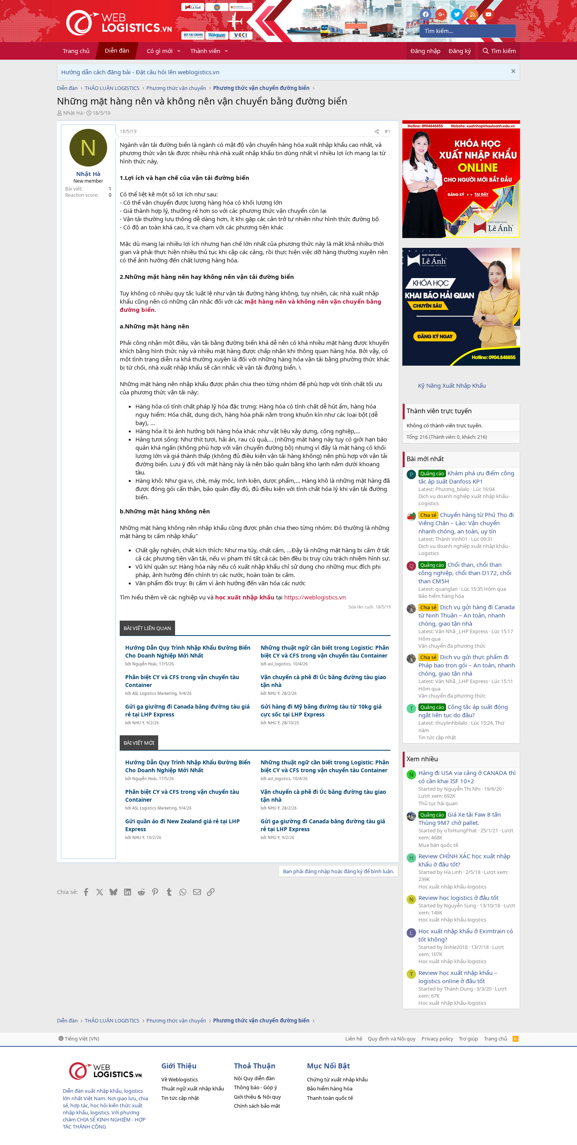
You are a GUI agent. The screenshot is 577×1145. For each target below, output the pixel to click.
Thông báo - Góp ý (255, 1087)
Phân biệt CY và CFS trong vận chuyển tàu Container (182, 681)
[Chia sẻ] (377, 131)
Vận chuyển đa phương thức (452, 645)
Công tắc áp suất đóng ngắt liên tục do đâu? (463, 711)
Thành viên (205, 51)
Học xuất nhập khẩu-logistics (452, 886)
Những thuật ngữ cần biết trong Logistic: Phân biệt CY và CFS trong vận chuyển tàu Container (325, 651)
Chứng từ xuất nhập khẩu (337, 1079)
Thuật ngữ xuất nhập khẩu (192, 1088)
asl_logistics (279, 664)
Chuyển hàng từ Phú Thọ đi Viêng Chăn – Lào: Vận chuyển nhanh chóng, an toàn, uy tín (466, 523)
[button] (178, 51)
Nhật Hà (73, 112)
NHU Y (273, 693)
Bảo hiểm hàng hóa (441, 595)
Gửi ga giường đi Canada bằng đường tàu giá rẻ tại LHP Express (187, 710)
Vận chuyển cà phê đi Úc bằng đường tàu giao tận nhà (323, 681)
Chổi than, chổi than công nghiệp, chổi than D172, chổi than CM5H (464, 573)
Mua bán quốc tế (438, 844)
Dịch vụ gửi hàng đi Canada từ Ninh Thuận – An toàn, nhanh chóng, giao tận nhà (466, 615)
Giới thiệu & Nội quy (257, 1096)
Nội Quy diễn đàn (254, 1078)
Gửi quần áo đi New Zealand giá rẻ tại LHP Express (182, 825)
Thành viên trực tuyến (439, 411)
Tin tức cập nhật (437, 737)
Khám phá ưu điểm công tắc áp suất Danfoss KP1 (466, 477)
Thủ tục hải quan (438, 803)
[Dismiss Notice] (512, 72)
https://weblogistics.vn (315, 597)
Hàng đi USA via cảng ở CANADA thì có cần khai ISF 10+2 (467, 777)
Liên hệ (353, 1038)
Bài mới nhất (425, 458)
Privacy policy (437, 1038)
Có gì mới (160, 51)
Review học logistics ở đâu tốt (458, 897)
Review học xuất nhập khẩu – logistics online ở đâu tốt (457, 977)
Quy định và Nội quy (392, 1038)
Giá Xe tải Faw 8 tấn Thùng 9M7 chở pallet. (459, 818)
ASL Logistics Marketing (154, 693)
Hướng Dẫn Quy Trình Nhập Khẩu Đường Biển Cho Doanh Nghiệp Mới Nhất (187, 651)
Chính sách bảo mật (257, 1105)
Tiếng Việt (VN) (81, 1038)
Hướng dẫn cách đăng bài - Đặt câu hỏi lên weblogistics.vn (140, 72)
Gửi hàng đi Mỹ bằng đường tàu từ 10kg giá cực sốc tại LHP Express (321, 710)
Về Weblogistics (179, 1079)
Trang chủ (76, 51)
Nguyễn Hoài (144, 664)
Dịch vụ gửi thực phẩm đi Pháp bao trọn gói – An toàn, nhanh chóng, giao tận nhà (466, 665)
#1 (388, 131)
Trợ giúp (468, 1038)
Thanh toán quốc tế (330, 1097)
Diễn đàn (117, 50)
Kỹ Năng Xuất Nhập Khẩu (452, 385)
